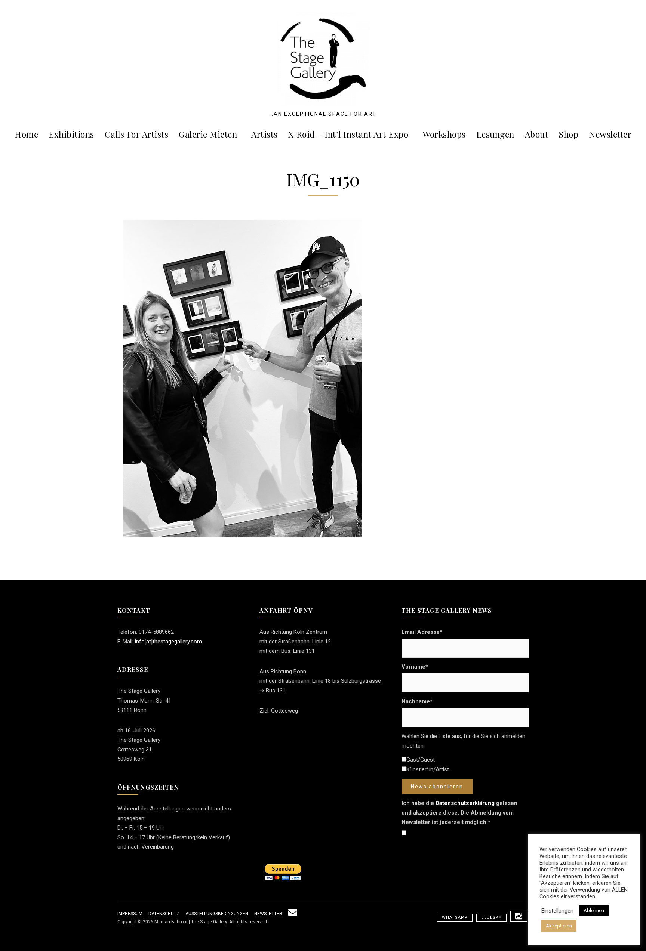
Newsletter (610, 134)
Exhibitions (71, 134)
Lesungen (495, 134)
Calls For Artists (137, 134)
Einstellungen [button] (557, 910)
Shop (568, 134)
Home (26, 134)
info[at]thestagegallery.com (168, 641)
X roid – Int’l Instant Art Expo (348, 134)
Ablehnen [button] (594, 910)
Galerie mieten (208, 134)
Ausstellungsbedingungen (216, 913)
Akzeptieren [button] (559, 926)
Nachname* (417, 701)
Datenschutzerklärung (465, 803)
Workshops (444, 134)
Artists (264, 134)
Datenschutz (163, 913)
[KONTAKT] (292, 913)
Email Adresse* (422, 632)
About (536, 134)
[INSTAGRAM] (518, 916)
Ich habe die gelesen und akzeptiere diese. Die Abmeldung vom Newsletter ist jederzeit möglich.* (459, 812)
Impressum (129, 913)
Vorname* (415, 666)
